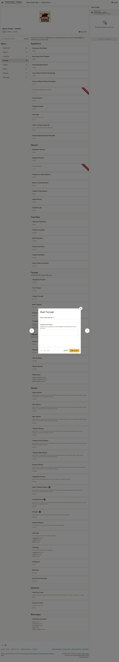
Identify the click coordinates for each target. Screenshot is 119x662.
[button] (32, 332)
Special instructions (46, 325)
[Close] (80, 308)
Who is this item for (46, 317)
